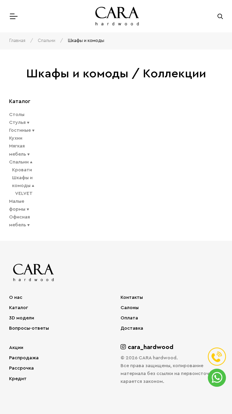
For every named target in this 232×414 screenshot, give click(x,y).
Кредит (18, 378)
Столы (16, 114)
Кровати (22, 169)
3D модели (21, 317)
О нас (15, 297)
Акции (16, 347)
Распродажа (24, 357)
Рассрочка (21, 368)
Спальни (46, 40)
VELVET (24, 193)
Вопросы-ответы (29, 328)
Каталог (18, 307)
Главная (17, 40)
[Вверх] (215, 397)
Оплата (129, 317)
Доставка (132, 328)
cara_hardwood (149, 347)
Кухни (15, 138)
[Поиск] (220, 16)
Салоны (130, 307)
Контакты (132, 297)
